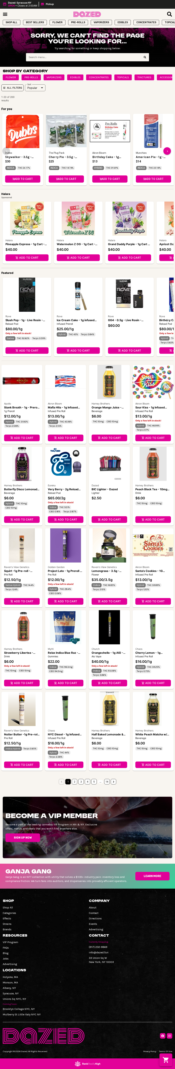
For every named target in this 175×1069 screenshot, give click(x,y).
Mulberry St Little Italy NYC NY (22, 1014)
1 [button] (68, 781)
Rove (8, 316)
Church (96, 648)
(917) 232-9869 (98, 947)
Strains (7, 924)
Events (93, 924)
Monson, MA (10, 982)
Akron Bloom (55, 403)
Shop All (8, 907)
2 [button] (74, 781)
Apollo (7, 403)
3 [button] (81, 781)
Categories (9, 913)
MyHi (50, 648)
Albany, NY (9, 988)
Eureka (52, 485)
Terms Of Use (165, 1051)
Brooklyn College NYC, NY (19, 1009)
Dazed (95, 485)
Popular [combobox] (32, 88)
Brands (7, 929)
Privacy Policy (149, 1051)
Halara (9, 240)
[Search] (145, 57)
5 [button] (94, 781)
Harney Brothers (101, 403)
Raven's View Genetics (16, 567)
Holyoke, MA (10, 977)
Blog (6, 953)
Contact (93, 913)
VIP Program (10, 942)
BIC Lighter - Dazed (105, 489)
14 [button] (107, 781)
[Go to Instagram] (169, 1036)
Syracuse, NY (11, 993)
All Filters (14, 87)
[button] (29, 4)
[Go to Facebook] (162, 1036)
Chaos (138, 648)
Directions (95, 918)
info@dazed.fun (98, 952)
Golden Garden (56, 567)
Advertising (96, 929)
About (92, 907)
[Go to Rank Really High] (87, 1063)
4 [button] (87, 781)
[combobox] (83, 57)
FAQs (6, 947)
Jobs (6, 958)
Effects (7, 918)
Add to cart (28, 257)
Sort (29, 84)
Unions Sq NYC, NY (14, 999)
